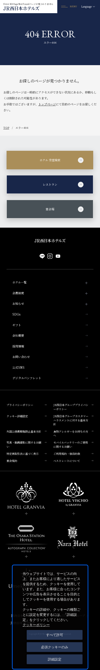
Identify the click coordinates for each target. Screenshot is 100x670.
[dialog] (50, 617)
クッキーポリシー (36, 625)
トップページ (47, 104)
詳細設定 (54, 659)
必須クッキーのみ (54, 647)
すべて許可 (54, 635)
